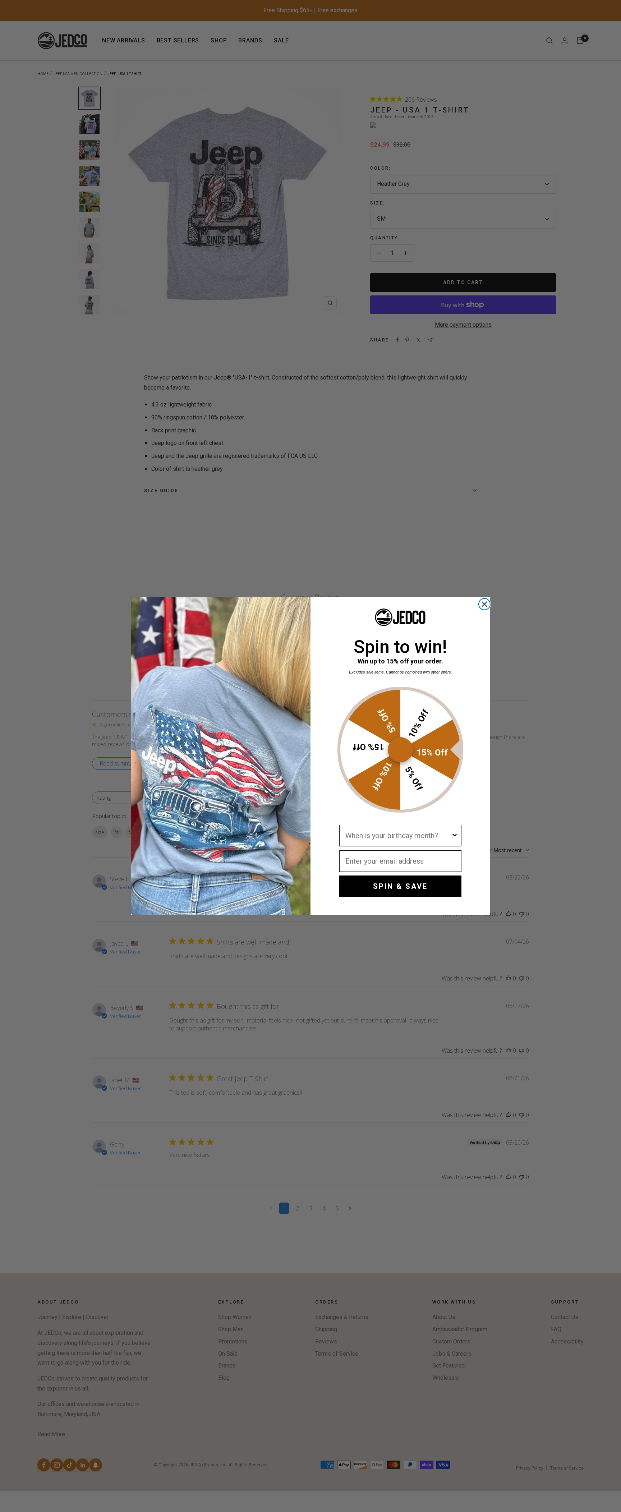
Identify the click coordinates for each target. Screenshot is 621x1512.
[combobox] (398, 835)
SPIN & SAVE (400, 886)
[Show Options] (454, 835)
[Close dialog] (484, 604)
